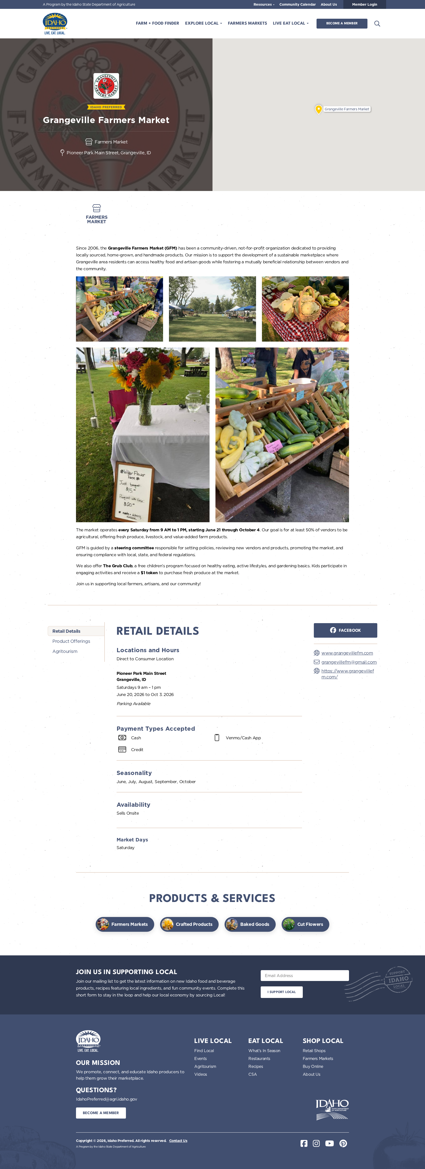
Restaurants (259, 1058)
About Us (329, 4)
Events (200, 1058)
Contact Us (178, 1140)
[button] (318, 110)
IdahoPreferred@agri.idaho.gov (106, 1099)
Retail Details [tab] (66, 631)
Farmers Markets (247, 23)
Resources (263, 4)
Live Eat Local (289, 23)
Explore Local (202, 23)
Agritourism (205, 1066)
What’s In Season (264, 1050)
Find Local (204, 1050)
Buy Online (313, 1066)
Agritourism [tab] (64, 651)
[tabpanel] (209, 740)
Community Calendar (297, 4)
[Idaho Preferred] (55, 23)
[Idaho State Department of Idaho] (332, 1110)
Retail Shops (314, 1050)
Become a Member (342, 23)
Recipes (255, 1066)
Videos (200, 1074)
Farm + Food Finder (157, 23)
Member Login (364, 4)
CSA (252, 1074)
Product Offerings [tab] (71, 641)
